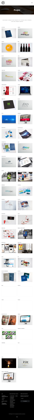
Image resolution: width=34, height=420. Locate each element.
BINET (18, 41)
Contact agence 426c (4, 401)
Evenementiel (12, 397)
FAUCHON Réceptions (20, 127)
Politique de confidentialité (4, 404)
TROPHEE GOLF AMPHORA (21, 328)
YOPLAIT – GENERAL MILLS (5, 371)
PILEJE (2, 256)
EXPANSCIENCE (3, 127)
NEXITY (19, 213)
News (3, 399)
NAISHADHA (3, 199)
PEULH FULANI (3, 242)
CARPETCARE (3, 70)
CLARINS (19, 70)
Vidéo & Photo (12, 405)
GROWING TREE (4, 156)
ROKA (2, 285)
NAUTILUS (19, 199)
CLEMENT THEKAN (4, 84)
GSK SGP (3, 170)
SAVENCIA (19, 285)
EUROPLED (19, 113)
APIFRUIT (19, 27)
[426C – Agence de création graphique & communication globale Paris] (3, 2)
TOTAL (2, 328)
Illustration (12, 398)
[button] (32, 2)
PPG (18, 256)
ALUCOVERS (3, 27)
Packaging (11, 401)
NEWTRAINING (3, 213)
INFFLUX (19, 170)
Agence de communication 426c (5, 396)
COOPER (19, 84)
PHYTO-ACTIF (19, 242)
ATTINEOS (3, 41)
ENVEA (2, 113)
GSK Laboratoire (20, 156)
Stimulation (12, 404)
